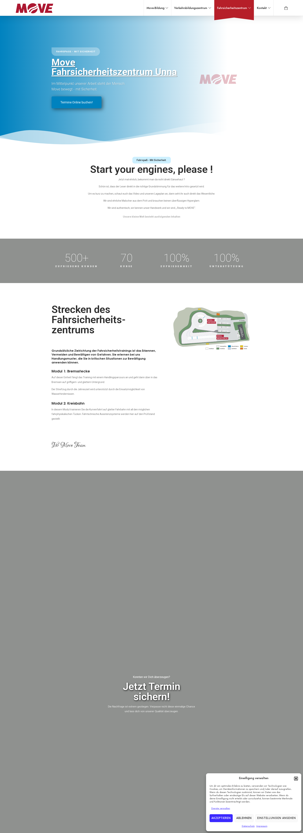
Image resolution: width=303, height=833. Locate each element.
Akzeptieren (221, 818)
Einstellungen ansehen (276, 818)
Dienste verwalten (220, 808)
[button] (296, 778)
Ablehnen (244, 818)
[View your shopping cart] (286, 8)
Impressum (261, 826)
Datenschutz (248, 826)
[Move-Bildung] (34, 8)
